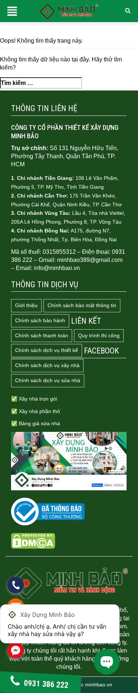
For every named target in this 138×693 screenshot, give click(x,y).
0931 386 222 (46, 684)
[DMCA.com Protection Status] (33, 540)
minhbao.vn (98, 684)
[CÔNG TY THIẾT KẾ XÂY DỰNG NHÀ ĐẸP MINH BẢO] (69, 583)
